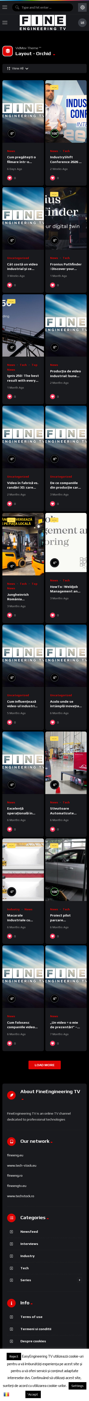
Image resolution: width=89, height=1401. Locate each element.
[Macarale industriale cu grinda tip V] (23, 869)
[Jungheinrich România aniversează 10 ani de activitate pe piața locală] (23, 544)
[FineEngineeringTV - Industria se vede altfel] (42, 22)
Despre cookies (33, 1341)
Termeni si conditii (35, 1329)
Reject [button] (13, 1356)
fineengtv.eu (16, 1186)
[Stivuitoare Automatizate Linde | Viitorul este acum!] (66, 763)
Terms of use (31, 1317)
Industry (13, 909)
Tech (66, 151)
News (11, 151)
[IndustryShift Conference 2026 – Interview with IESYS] (66, 111)
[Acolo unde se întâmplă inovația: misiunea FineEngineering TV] (66, 656)
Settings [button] (77, 1386)
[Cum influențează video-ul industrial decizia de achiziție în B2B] (23, 656)
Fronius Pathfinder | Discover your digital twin (66, 268)
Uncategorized (18, 258)
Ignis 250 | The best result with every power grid (23, 380)
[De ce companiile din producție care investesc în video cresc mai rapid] (66, 437)
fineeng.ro (15, 1175)
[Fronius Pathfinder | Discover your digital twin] (66, 218)
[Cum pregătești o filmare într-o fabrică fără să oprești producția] (23, 111)
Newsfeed (29, 1231)
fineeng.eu (15, 1155)
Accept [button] (33, 1394)
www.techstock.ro (20, 1196)
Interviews (29, 1244)
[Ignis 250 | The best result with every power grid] (23, 325)
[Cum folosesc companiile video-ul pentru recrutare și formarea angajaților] (23, 976)
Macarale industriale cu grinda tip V (18, 920)
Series (25, 1280)
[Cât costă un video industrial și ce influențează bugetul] (23, 218)
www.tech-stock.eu (21, 1165)
